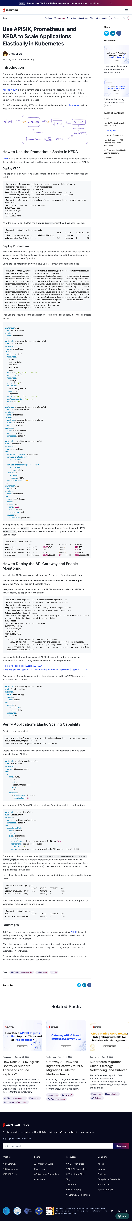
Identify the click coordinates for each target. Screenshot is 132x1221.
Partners (102, 1174)
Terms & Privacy (105, 1189)
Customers (39, 1179)
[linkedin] (84, 985)
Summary (108, 158)
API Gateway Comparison (46, 1174)
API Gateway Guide (43, 1163)
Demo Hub (71, 1184)
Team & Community (98, 18)
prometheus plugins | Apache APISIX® (23, 665)
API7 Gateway (9, 1163)
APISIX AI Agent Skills (76, 1169)
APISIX (74, 932)
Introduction (109, 118)
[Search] (111, 18)
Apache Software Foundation (65, 1213)
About (101, 1163)
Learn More (94, 3)
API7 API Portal (10, 1174)
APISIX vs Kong (73, 1189)
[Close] (111, 3)
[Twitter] (126, 1211)
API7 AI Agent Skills (75, 1174)
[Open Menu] (126, 10)
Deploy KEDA (112, 130)
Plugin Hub (39, 1169)
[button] (26, 1124)
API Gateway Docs (75, 1163)
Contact (102, 1169)
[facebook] (89, 985)
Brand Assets (104, 1184)
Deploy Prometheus (114, 135)
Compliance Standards (109, 1179)
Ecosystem (71, 18)
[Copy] (88, 183)
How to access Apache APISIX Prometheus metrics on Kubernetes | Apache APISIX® (46, 669)
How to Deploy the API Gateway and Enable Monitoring (113, 142)
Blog (5, 18)
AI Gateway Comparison (78, 1194)
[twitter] (79, 985)
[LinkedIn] (112, 1211)
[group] (21, 972)
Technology (59, 18)
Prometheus (74, 105)
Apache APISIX (10, 89)
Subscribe (121, 1146)
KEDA (5, 158)
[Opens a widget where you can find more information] (122, 1216)
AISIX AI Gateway (11, 1169)
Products (48, 18)
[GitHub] (119, 1211)
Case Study (83, 18)
